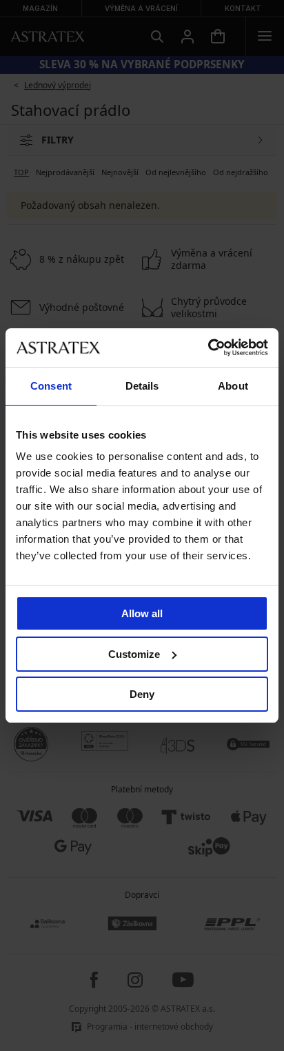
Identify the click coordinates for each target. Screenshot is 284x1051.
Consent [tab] (51, 386)
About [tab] (233, 386)
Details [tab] (142, 386)
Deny (142, 694)
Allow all (142, 613)
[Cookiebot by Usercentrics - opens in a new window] (208, 348)
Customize (134, 654)
